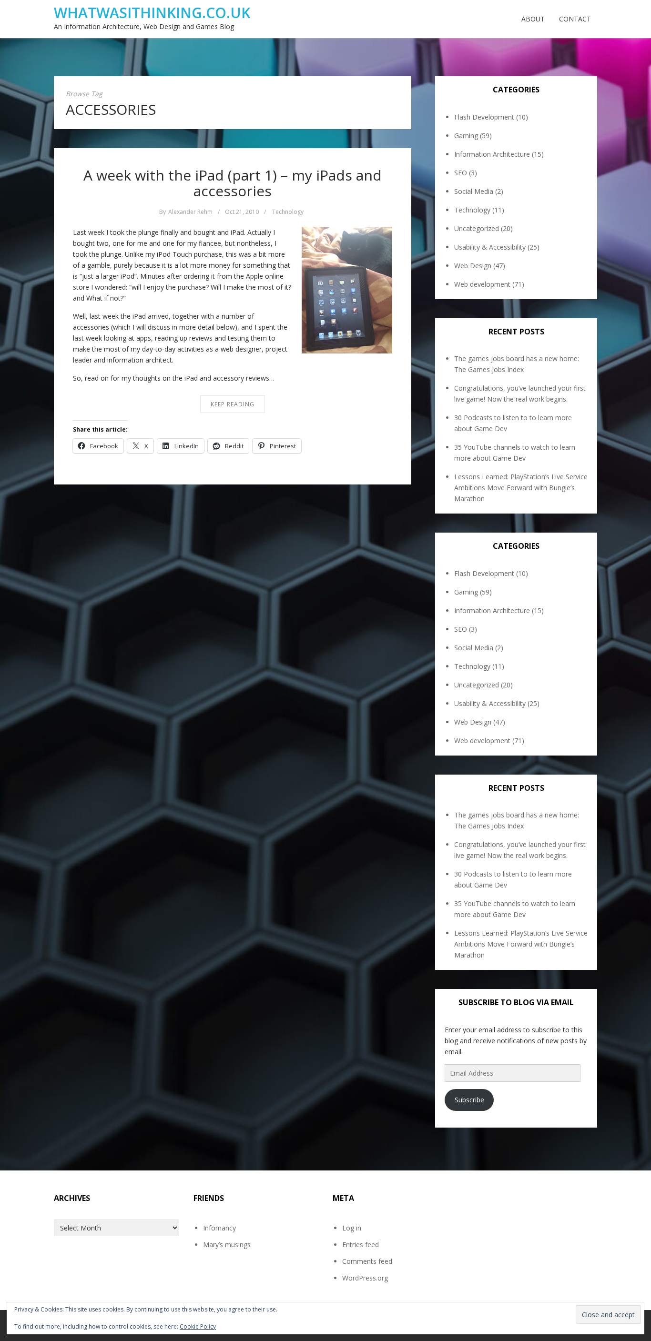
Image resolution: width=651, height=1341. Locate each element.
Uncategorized (476, 228)
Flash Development (484, 116)
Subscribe (469, 1099)
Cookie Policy (198, 1326)
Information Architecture (492, 154)
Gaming (466, 135)
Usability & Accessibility (490, 247)
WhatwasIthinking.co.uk (152, 12)
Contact (575, 18)
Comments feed (367, 1261)
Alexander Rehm (190, 212)
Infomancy (219, 1227)
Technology (288, 212)
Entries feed (360, 1244)
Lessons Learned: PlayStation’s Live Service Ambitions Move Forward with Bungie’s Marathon (521, 487)
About (533, 18)
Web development (482, 284)
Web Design (472, 265)
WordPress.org (365, 1277)
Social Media (473, 191)
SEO (460, 172)
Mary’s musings (227, 1244)
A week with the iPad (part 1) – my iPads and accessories (232, 183)
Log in (351, 1227)
